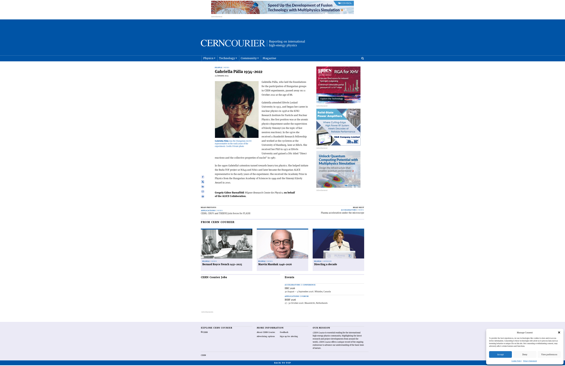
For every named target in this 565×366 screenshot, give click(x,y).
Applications (208, 210)
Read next (358, 207)
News (226, 67)
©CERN (204, 332)
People (218, 67)
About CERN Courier (266, 332)
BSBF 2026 (290, 299)
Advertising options (266, 336)
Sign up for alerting (289, 336)
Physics (208, 58)
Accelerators (349, 210)
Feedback (284, 332)
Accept (500, 354)
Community (249, 58)
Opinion (327, 261)
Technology (227, 58)
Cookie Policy (516, 361)
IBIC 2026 (290, 288)
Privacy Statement (530, 361)
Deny (524, 354)
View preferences (549, 354)
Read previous (208, 207)
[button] (559, 332)
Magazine (269, 58)
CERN (203, 355)
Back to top (282, 362)
